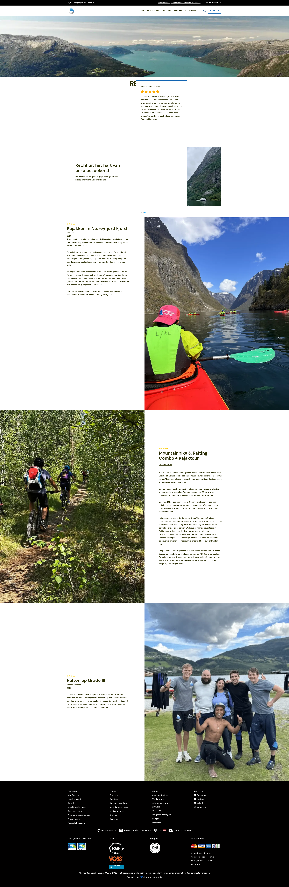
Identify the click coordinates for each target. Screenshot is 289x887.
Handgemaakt (74, 799)
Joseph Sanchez (74, 685)
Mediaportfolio (117, 811)
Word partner (158, 799)
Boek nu (214, 10)
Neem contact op (160, 795)
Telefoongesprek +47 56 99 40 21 (83, 3)
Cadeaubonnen (164, 3)
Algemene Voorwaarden (79, 815)
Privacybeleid (74, 819)
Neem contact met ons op (190, 3)
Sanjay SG (71, 233)
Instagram (201, 807)
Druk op (113, 815)
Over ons (114, 795)
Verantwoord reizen (119, 807)
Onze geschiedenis (118, 803)
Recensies (156, 822)
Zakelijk (71, 803)
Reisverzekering (75, 811)
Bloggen (155, 818)
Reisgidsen (175, 3)
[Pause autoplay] (216, 201)
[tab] (141, 212)
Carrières (114, 819)
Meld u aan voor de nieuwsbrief (161, 805)
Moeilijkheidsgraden (77, 807)
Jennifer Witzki (165, 464)
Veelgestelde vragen (161, 814)
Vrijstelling (156, 810)
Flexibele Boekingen (77, 823)
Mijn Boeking (73, 795)
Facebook (201, 795)
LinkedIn (200, 803)
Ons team (114, 799)
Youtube (200, 799)
